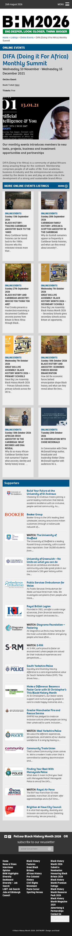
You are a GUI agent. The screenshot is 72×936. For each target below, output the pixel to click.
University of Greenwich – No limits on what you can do (44, 560)
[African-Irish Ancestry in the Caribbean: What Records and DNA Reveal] (18, 417)
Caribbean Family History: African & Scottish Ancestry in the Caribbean (53, 227)
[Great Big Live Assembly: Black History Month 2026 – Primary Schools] (18, 345)
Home (5, 37)
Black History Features (33, 862)
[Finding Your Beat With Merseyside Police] (14, 772)
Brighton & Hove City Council (44, 807)
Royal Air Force (46, 789)
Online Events (27, 37)
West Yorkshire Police (49, 731)
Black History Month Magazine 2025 (59, 901)
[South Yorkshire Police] (14, 669)
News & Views (9, 864)
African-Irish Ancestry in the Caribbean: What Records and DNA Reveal (14, 442)
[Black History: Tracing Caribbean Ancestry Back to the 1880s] (18, 200)
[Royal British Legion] (14, 611)
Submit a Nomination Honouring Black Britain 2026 (59, 871)
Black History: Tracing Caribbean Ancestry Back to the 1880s (17, 227)
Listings (14, 37)
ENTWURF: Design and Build (47, 930)
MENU (61, 4)
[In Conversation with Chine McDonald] (54, 417)
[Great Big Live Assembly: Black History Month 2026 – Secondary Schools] (54, 272)
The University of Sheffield (42, 536)
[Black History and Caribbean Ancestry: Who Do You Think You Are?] (18, 272)
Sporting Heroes (35, 892)
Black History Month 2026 (57, 862)
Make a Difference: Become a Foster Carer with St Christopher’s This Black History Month (46, 690)
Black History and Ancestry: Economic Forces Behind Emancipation (52, 368)
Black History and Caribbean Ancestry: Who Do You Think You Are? (17, 299)
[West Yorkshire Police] (14, 735)
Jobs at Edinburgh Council (11, 893)
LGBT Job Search (11, 889)
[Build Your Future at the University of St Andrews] (14, 493)
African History (34, 873)
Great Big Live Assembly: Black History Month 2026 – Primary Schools (17, 371)
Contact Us (56, 914)
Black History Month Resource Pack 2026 (59, 892)
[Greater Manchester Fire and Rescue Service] (14, 711)
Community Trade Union (41, 748)
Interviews (8, 867)
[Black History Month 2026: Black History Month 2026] (36, 25)
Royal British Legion (39, 606)
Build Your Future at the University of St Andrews (41, 492)
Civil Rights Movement (32, 884)
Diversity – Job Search (10, 884)
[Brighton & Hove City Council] (14, 811)
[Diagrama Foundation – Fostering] (14, 627)
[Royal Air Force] (14, 791)
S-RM (40, 645)
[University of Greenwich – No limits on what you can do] (14, 561)
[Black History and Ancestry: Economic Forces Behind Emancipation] (54, 345)
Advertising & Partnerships (57, 909)
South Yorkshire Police (40, 666)
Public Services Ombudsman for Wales (45, 584)
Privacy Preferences (60, 919)
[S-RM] (14, 647)
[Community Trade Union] (14, 750)
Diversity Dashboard (8, 878)
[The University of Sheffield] (14, 537)
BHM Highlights (10, 873)
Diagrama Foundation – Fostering (46, 626)
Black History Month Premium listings (58, 882)
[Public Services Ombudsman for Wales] (14, 584)
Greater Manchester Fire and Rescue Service (43, 711)
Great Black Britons (32, 868)
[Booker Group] (14, 514)
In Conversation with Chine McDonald (53, 440)
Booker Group (35, 514)
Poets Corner (33, 889)
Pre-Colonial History (33, 878)
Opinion (6, 870)
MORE (61, 186)
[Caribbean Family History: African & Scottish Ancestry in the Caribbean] (54, 200)
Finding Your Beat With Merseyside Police (40, 770)
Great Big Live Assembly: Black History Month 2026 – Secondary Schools (53, 299)
